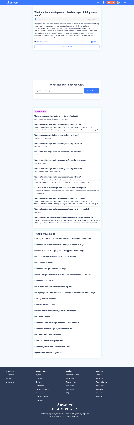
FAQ (67, 393)
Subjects (36, 9)
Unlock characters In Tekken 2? (45, 305)
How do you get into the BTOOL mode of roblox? (52, 347)
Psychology (39, 393)
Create (110, 2)
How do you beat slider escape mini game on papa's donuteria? (57, 323)
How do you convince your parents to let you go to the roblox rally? (58, 245)
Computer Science (42, 396)
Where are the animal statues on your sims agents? (53, 287)
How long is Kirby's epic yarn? (45, 299)
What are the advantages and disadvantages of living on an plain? (65, 14)
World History (40, 386)
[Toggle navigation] (98, 2)
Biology (38, 382)
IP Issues (99, 396)
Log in (125, 2)
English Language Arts (43, 389)
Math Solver (70, 389)
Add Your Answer (67, 46)
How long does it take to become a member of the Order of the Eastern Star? (62, 239)
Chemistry (39, 378)
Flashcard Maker (71, 382)
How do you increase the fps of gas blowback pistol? (53, 329)
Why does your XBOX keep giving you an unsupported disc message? (59, 251)
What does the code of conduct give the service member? (55, 257)
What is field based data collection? (47, 335)
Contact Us (99, 378)
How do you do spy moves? (44, 281)
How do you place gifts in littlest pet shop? (50, 269)
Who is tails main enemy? (43, 263)
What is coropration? (42, 317)
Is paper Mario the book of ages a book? (49, 353)
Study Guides (70, 386)
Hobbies (43, 9)
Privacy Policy (100, 386)
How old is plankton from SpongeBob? (48, 341)
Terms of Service (101, 382)
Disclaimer (99, 389)
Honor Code (70, 378)
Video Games (50, 9)
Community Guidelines (73, 375)
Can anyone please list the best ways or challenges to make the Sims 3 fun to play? (64, 293)
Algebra (38, 375)
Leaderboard (10, 375)
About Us (99, 375)
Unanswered (10, 382)
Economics (39, 400)
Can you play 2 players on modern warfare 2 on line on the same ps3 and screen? (63, 275)
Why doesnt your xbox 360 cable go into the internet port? (55, 311)
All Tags (8, 378)
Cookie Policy (100, 393)
